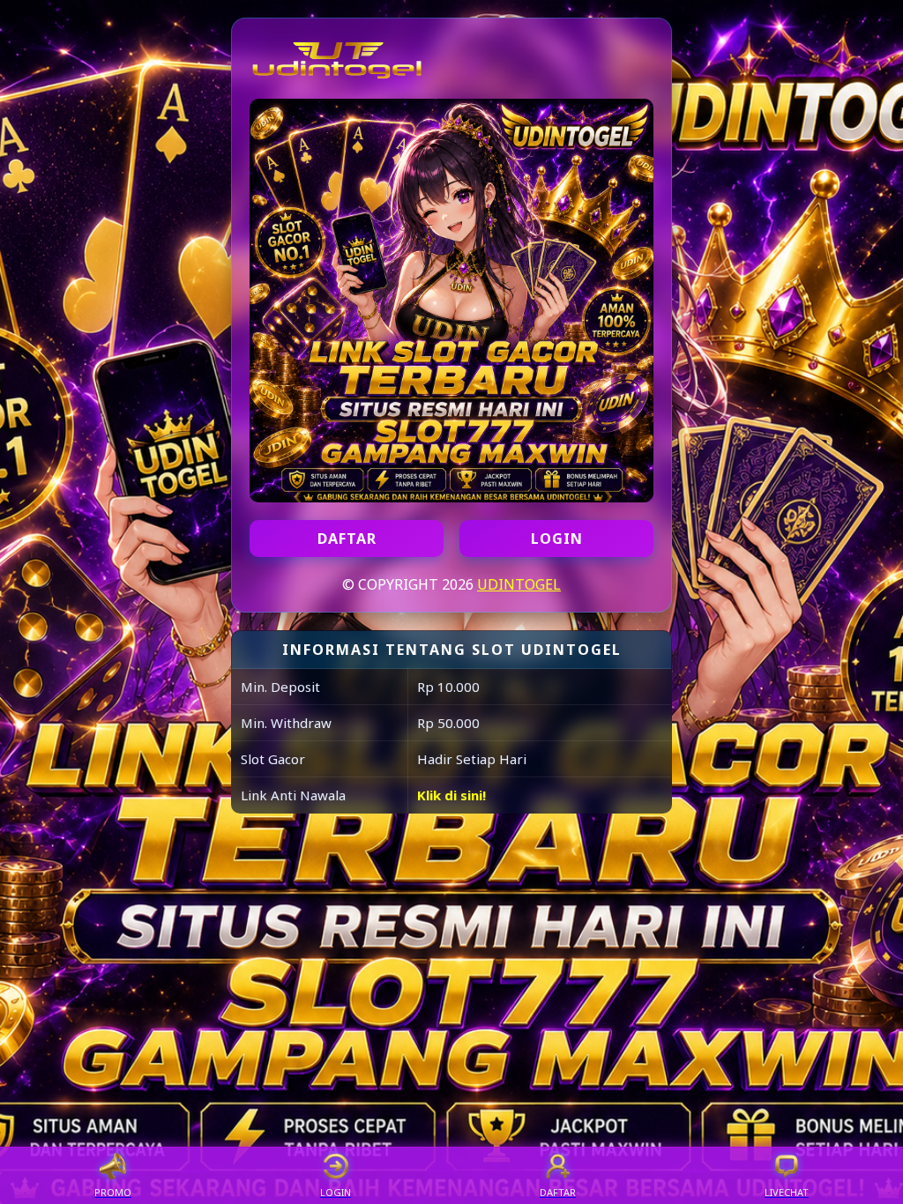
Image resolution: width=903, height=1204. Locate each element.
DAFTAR (347, 538)
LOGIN (557, 538)
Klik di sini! (451, 795)
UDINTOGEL (519, 584)
